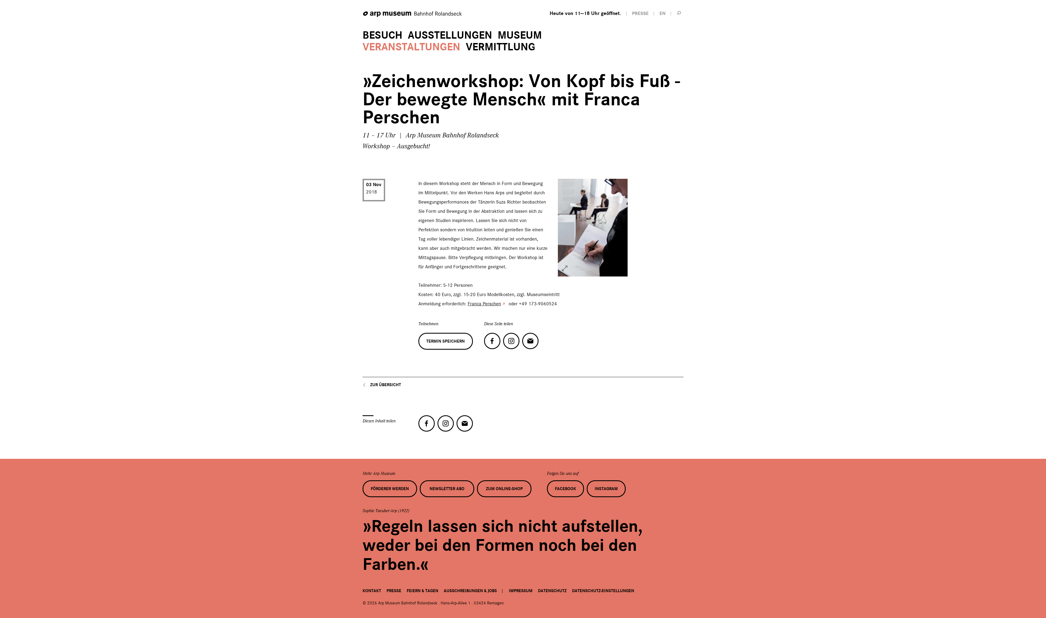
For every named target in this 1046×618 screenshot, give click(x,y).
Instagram (606, 488)
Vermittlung (500, 47)
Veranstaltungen (411, 47)
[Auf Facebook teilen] (492, 341)
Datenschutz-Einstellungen (603, 590)
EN (662, 13)
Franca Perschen (484, 303)
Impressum (521, 590)
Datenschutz (552, 590)
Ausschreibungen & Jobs (470, 590)
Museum (520, 35)
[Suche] (679, 13)
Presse (394, 590)
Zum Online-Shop (504, 488)
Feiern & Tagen (422, 590)
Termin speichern (445, 341)
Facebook (565, 488)
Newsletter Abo (447, 488)
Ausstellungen (450, 35)
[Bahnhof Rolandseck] (413, 14)
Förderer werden (390, 488)
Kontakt (372, 590)
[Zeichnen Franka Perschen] (565, 268)
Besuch (382, 35)
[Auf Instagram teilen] (511, 341)
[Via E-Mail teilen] (530, 341)
